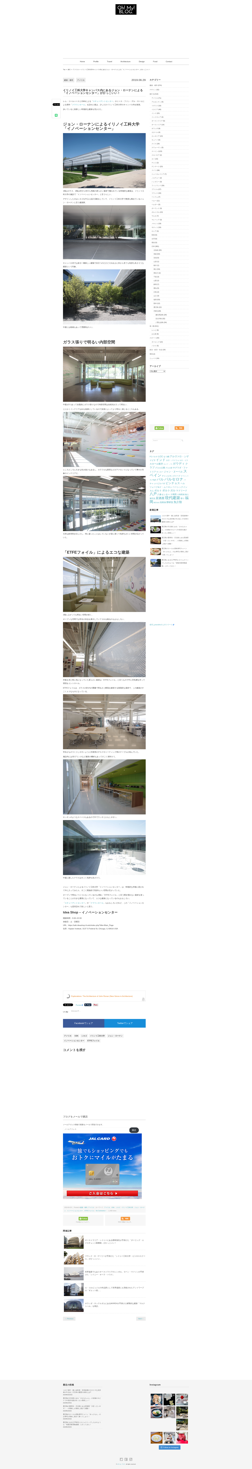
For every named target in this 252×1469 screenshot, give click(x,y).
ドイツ (154, 170)
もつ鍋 (166, 456)
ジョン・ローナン (115, 1036)
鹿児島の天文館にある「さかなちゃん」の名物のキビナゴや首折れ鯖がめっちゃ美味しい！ (174, 530)
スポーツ (153, 338)
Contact (169, 61)
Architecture (125, 61)
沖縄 (155, 311)
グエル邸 (169, 468)
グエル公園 (160, 468)
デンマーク (155, 166)
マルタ (154, 216)
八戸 (153, 494)
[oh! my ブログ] (126, 6)
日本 (153, 246)
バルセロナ (173, 479)
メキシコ (155, 223)
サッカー (159, 472)
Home (82, 61)
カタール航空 (156, 464)
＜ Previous (69, 1319)
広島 (155, 292)
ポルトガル (155, 212)
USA (76, 1036)
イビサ (153, 460)
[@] (157, 1390)
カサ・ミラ (183, 460)
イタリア (155, 109)
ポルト (158, 490)
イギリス (155, 106)
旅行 (151, 94)
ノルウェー (155, 178)
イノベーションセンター (74, 1041)
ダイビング (155, 342)
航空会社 (156, 502)
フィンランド (156, 185)
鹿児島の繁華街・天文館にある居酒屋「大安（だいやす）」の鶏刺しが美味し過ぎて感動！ (175, 541)
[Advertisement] (126, 38)
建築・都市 (68, 80)
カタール (155, 132)
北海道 (156, 250)
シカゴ (84, 1036)
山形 (155, 262)
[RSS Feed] (130, 1459)
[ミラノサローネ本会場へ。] (182, 1412)
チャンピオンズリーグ (171, 476)
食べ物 (152, 326)
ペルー (154, 201)
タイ (153, 159)
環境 (151, 354)
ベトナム (155, 197)
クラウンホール (78, 105)
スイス (154, 144)
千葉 (155, 277)
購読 (134, 1130)
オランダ (155, 128)
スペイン (155, 151)
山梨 (155, 281)
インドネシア (156, 117)
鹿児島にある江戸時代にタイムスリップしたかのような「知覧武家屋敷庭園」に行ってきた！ (175, 563)
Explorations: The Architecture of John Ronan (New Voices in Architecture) (102, 996)
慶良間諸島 (159, 315)
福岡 (155, 300)
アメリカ (81, 80)
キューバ (155, 140)
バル (160, 479)
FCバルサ (154, 457)
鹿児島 (156, 307)
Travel (109, 61)
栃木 (155, 265)
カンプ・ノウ (168, 464)
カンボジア (155, 136)
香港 (153, 243)
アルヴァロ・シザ (179, 456)
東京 (155, 269)
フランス (155, 193)
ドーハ (183, 476)
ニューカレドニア (158, 174)
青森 (155, 254)
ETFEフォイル (93, 1041)
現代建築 (172, 498)
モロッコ (155, 227)
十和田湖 (181, 494)
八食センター (163, 494)
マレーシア (155, 220)
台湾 (153, 239)
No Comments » (101, 1210)
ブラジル (155, 189)
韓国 (153, 235)
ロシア (154, 231)
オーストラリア (157, 121)
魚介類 (178, 502)
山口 (155, 296)
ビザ (155, 483)
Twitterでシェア (125, 1023)
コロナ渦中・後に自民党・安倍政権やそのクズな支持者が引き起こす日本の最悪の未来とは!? (175, 519)
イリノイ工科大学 (97, 1036)
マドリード (181, 490)
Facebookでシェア (83, 1023)
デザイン (153, 90)
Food (155, 61)
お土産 (154, 334)
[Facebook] (127, 1459)
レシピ (154, 330)
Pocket (78, 1005)
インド (154, 113)
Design (142, 61)
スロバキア (155, 155)
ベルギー (155, 204)
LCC (160, 456)
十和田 (173, 494)
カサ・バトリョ (172, 460)
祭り (183, 498)
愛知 (155, 288)
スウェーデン (156, 147)
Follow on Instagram (171, 1447)
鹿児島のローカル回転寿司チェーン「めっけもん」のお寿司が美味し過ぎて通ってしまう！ (175, 552)
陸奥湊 (163, 502)
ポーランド (155, 208)
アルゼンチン (156, 102)
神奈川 (156, 273)
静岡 (155, 284)
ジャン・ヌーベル (173, 471)
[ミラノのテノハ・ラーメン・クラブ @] (156, 1412)
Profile (96, 61)
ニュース (153, 358)
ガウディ (179, 463)
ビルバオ (161, 483)
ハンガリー (155, 182)
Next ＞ (141, 1319)
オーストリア (156, 125)
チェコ (154, 163)
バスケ (154, 346)
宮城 (155, 258)
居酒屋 (160, 498)
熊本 (155, 303)
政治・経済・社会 (156, 350)
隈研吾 (169, 502)
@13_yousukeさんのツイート (161, 625)
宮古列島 (159, 319)
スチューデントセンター (103, 101)
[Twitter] (122, 1459)
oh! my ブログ (121, 1464)
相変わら (180, 1420)
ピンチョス (173, 483)
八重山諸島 (159, 322)
